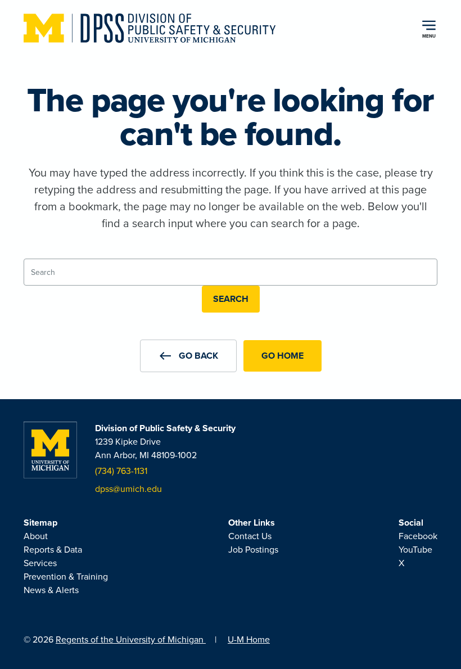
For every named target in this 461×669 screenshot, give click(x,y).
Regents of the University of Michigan (131, 639)
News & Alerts (51, 590)
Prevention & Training (66, 576)
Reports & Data (53, 549)
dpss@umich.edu (128, 488)
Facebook (418, 536)
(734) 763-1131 (121, 470)
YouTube (415, 549)
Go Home (282, 355)
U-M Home (249, 639)
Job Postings (253, 549)
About (36, 536)
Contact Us (250, 536)
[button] (188, 356)
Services (40, 563)
